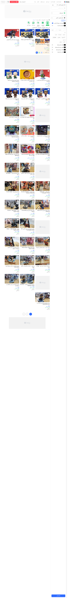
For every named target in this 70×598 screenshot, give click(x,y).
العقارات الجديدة (53, 1)
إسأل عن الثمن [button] (30, 157)
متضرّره (59, 37)
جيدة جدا (60, 34)
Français (3, 1)
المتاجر (38, 1)
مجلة (35, 1)
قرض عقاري (47, 1)
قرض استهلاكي (42, 1)
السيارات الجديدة (58, 1)
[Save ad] (48, 30)
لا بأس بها (63, 37)
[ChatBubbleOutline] (42, 52)
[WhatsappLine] (39, 52)
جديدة (64, 34)
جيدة (56, 34)
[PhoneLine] (37, 52)
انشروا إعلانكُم (13, 1)
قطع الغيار (54, 37)
